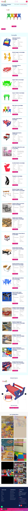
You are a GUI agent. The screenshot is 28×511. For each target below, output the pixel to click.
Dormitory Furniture (12, 495)
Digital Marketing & (17, 510)
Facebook (19, 505)
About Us (2, 492)
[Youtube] (17, 1)
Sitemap (2, 499)
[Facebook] (15, 1)
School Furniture (17, 4)
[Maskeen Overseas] (3, 1)
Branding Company (21, 510)
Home (2, 491)
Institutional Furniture (12, 492)
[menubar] (26, 1)
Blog (1, 495)
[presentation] (2, 394)
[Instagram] (7, 427)
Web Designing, (13, 510)
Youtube (21, 505)
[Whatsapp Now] (2, 507)
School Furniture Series (12, 499)
